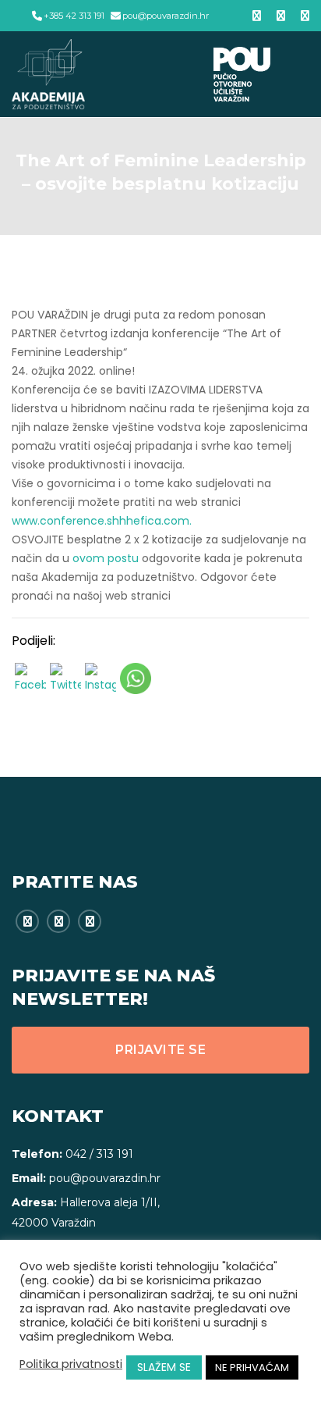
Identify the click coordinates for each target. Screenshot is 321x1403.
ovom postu (105, 558)
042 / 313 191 (99, 1154)
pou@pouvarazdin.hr (165, 15)
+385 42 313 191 (74, 15)
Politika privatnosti (70, 1364)
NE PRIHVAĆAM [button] (252, 1367)
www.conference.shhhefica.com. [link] (102, 521)
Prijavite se (160, 1049)
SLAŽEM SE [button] (164, 1367)
